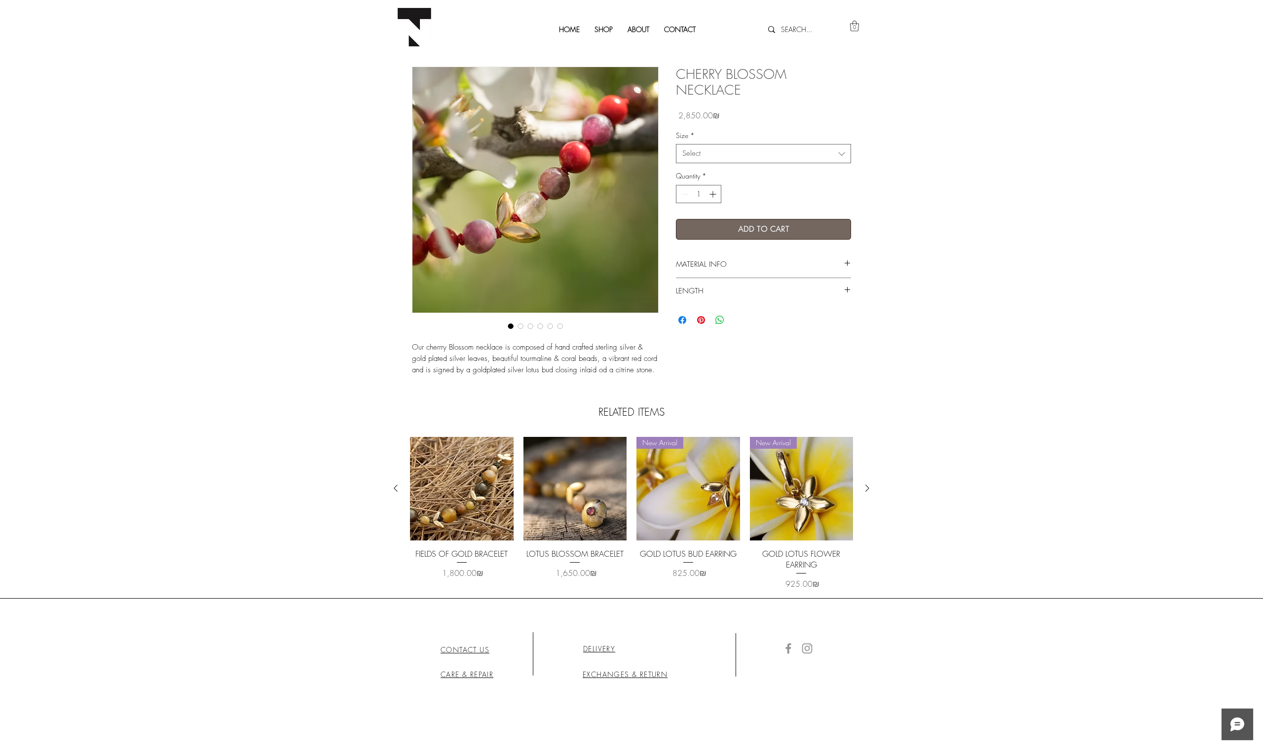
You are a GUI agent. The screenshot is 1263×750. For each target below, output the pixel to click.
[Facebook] (788, 648)
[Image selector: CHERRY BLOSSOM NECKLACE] (511, 326)
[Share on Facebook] (682, 320)
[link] (854, 26)
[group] (631, 513)
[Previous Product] (396, 488)
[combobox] (763, 153)
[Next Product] (867, 488)
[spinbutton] (698, 194)
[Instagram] (807, 648)
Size (685, 135)
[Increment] (713, 194)
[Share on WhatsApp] (720, 320)
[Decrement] (683, 194)
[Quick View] (462, 488)
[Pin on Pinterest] (701, 320)
